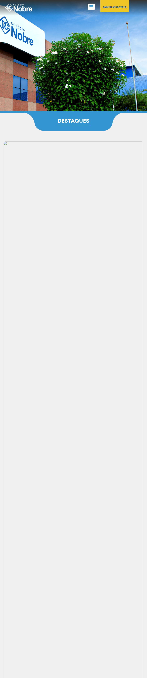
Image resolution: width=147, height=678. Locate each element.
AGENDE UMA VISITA (114, 6)
